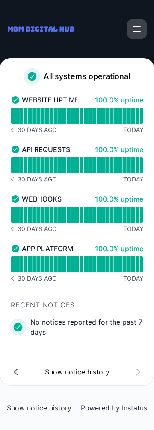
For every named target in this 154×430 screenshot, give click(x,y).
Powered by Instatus (114, 408)
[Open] (137, 29)
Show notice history (39, 408)
